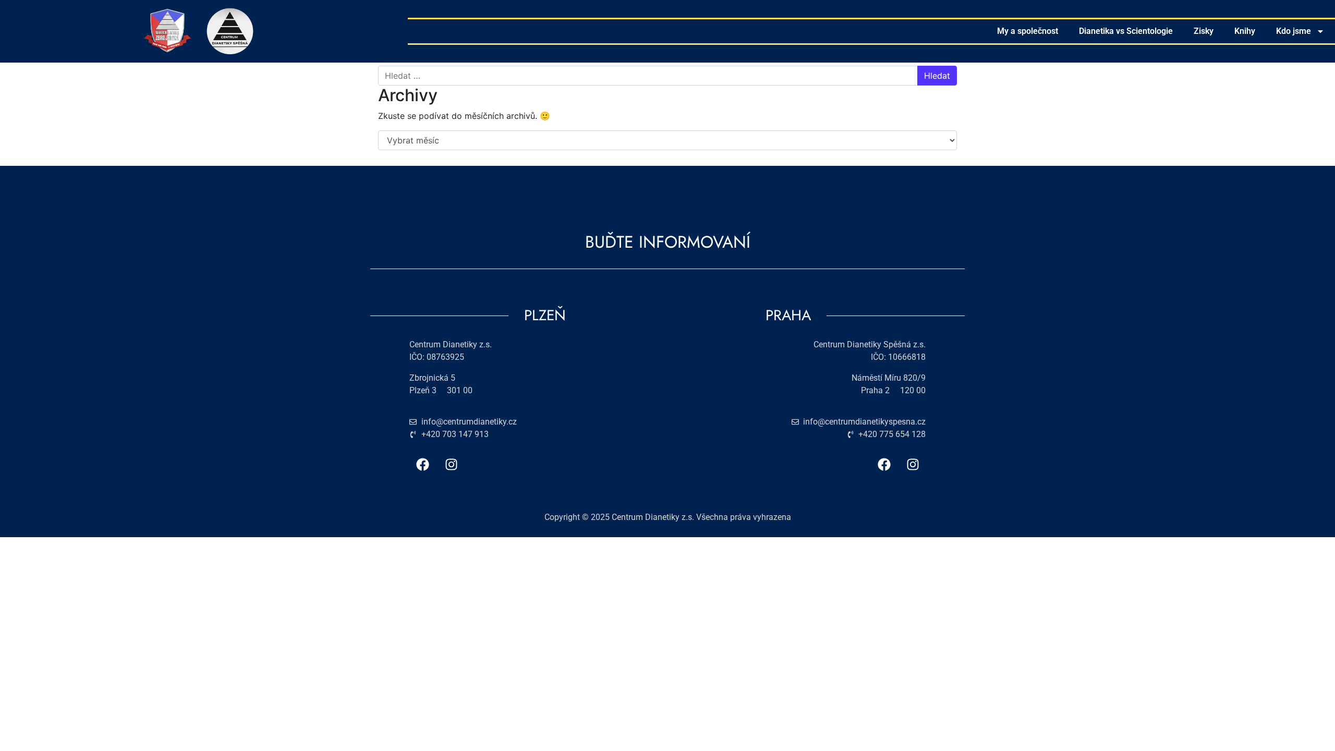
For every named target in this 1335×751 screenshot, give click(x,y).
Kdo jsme (1293, 31)
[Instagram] (451, 464)
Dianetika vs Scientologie (1126, 31)
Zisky (1203, 31)
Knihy (1244, 31)
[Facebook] (422, 464)
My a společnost (1027, 31)
